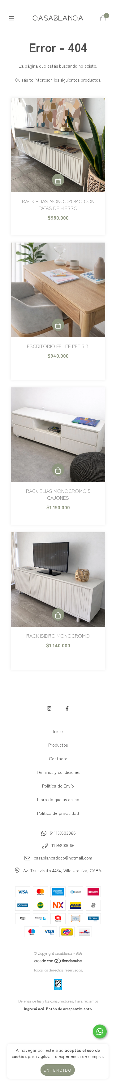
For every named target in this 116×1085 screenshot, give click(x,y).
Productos (58, 745)
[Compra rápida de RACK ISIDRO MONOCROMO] (58, 614)
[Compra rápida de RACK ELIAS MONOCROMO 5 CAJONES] (58, 469)
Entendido (58, 1070)
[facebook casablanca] (67, 708)
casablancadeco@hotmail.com (63, 858)
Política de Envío (58, 786)
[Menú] (13, 18)
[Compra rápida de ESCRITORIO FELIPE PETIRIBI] (58, 325)
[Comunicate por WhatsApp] (100, 1031)
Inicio (58, 731)
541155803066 (63, 833)
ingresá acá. (34, 1008)
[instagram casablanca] (49, 708)
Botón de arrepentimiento (69, 1008)
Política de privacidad (58, 813)
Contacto (58, 758)
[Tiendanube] (58, 962)
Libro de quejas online (58, 799)
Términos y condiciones (58, 772)
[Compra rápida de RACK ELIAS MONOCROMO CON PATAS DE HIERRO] (58, 180)
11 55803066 (63, 845)
